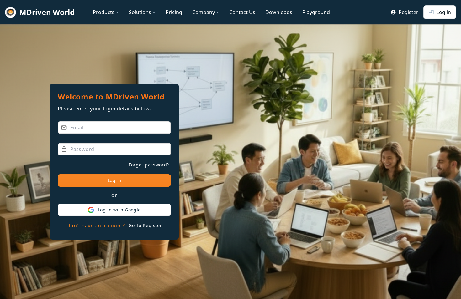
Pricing (174, 12)
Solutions (143, 12)
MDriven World (47, 12)
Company (206, 12)
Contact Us (242, 12)
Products (106, 12)
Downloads (278, 12)
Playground (316, 12)
